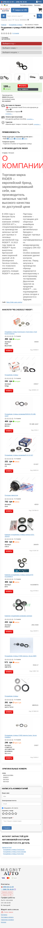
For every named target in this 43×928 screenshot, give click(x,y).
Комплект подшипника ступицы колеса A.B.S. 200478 (19, 535)
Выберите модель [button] (10, 52)
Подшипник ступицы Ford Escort (13, 849)
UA (7, 5)
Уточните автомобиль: (6, 38)
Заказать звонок (7, 892)
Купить (23, 86)
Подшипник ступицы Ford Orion (13, 854)
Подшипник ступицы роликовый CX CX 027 (19, 455)
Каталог (3, 922)
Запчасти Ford (6, 847)
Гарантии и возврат (7, 920)
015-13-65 (8, 887)
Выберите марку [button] (9, 48)
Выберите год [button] (8, 44)
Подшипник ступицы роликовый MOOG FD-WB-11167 (20, 415)
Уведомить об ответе (11, 808)
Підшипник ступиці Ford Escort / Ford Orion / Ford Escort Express (21, 332)
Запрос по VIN (20, 10)
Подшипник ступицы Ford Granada (14, 851)
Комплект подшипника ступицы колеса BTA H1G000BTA (19, 575)
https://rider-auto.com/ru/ (14, 302)
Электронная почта (9, 800)
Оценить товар (7, 810)
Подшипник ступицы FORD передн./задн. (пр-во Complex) (21, 736)
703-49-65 (8, 889)
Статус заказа (8, 912)
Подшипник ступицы (11, 375)
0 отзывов (15, 33)
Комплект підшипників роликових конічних (18, 616)
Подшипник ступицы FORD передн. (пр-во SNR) (20, 656)
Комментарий (7, 818)
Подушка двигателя (11, 495)
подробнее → (9, 113)
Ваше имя (5, 793)
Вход (40, 1)
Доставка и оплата (26, 5)
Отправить (6, 828)
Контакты (37, 5)
